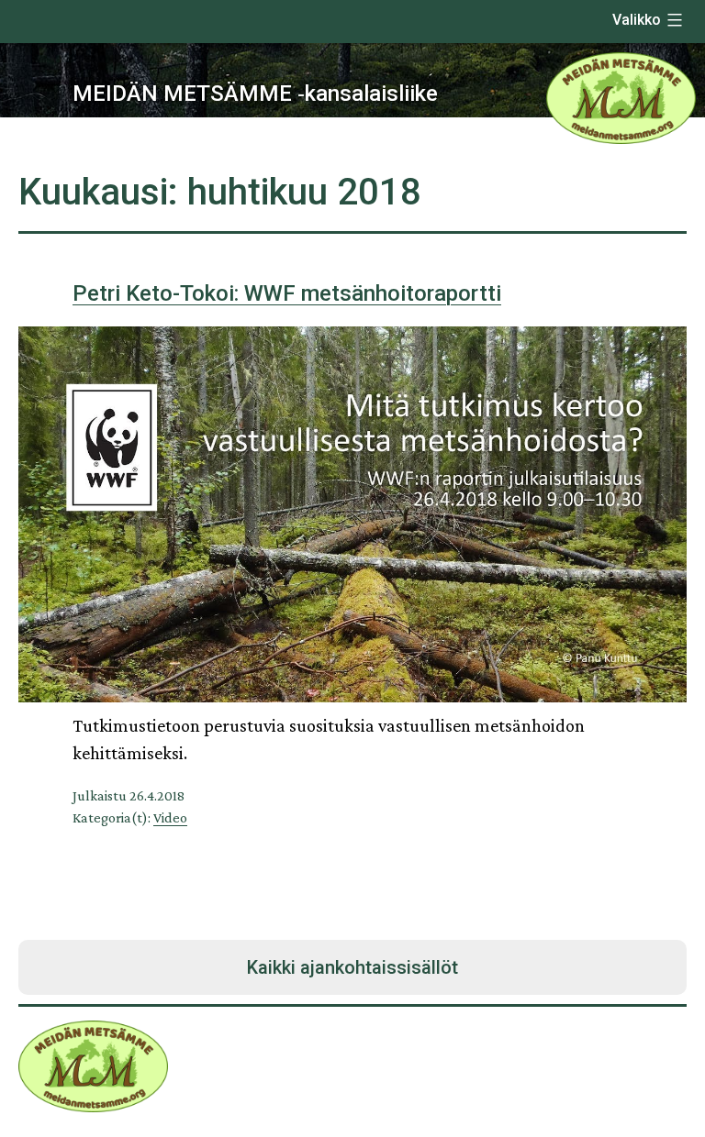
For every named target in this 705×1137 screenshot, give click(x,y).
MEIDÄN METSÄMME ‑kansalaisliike (255, 93)
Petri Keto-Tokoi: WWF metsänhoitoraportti (287, 293)
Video (170, 817)
